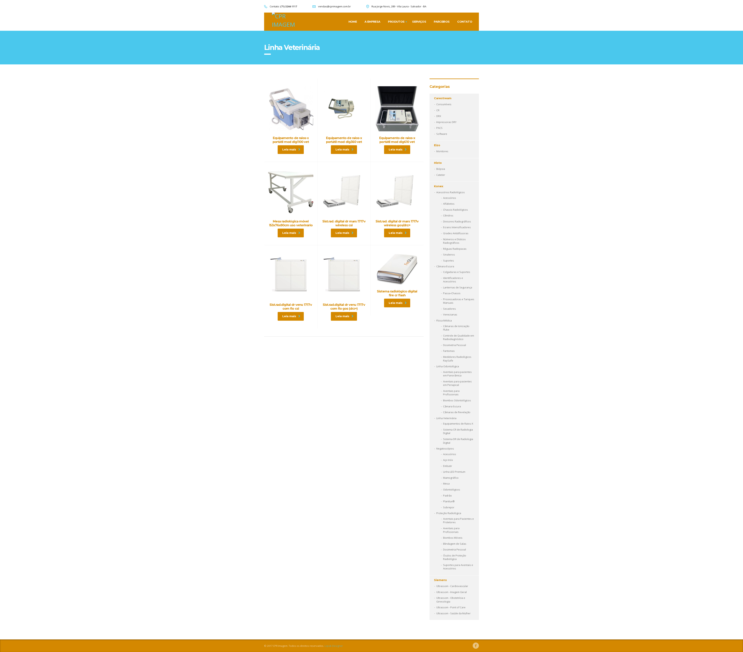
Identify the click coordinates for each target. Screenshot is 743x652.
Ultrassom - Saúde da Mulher (453, 613)
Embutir (447, 466)
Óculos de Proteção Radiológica (454, 557)
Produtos (396, 21)
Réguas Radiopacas (455, 248)
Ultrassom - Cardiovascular (452, 586)
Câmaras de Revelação (456, 412)
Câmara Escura (445, 266)
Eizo (437, 145)
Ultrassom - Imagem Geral (451, 592)
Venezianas (450, 314)
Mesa (446, 483)
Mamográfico (451, 477)
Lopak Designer (333, 646)
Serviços (419, 21)
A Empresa (372, 21)
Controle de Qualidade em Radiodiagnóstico (458, 337)
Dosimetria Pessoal (454, 345)
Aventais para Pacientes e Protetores (458, 520)
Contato (464, 21)
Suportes (448, 260)
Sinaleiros (449, 254)
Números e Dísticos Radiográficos (454, 241)
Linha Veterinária (446, 418)
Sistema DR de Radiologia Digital (458, 440)
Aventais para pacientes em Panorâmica (457, 373)
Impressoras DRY (446, 122)
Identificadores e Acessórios (453, 279)
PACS (439, 128)
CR (437, 110)
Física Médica (444, 320)
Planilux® (449, 501)
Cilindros (448, 215)
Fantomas (449, 351)
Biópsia (440, 169)
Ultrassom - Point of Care (451, 607)
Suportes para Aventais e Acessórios (458, 566)
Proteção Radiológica (448, 513)
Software (441, 134)
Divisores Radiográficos (457, 221)
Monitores (442, 151)
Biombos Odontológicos (457, 400)
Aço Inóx (448, 460)
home (352, 21)
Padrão (447, 495)
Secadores (449, 308)
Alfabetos (449, 203)
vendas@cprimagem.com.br (334, 6)
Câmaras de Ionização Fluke (456, 328)
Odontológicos (451, 489)
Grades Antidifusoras (455, 233)
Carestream (442, 98)
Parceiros (441, 21)
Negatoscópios (445, 448)
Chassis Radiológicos (455, 209)
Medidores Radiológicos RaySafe (457, 358)
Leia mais (289, 149)
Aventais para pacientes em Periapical (457, 383)
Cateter (440, 175)
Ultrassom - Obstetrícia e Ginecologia (450, 599)
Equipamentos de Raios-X (458, 423)
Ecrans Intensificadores (457, 227)
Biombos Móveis (452, 537)
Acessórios (449, 198)
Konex (438, 186)
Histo (438, 163)
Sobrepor (448, 507)
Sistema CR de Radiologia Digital (458, 431)
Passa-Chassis (452, 293)
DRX (438, 116)
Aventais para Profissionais (451, 392)
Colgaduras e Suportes (456, 272)
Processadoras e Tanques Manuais (458, 301)
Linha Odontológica (447, 366)
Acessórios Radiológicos (450, 192)
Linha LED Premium (454, 471)
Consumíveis (443, 104)
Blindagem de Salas (454, 543)
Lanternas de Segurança (457, 287)
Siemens (440, 580)
